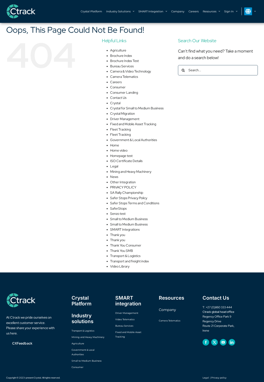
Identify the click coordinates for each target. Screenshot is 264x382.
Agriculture (118, 50)
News (114, 177)
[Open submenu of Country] (256, 11)
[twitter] (214, 342)
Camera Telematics (124, 77)
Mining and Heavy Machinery (130, 171)
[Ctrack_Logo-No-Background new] (21, 6)
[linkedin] (232, 342)
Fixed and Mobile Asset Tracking (133, 124)
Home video (118, 150)
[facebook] (206, 342)
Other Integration (123, 182)
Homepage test (121, 156)
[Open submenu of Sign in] (237, 11)
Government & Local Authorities (133, 140)
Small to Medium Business (129, 219)
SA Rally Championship (126, 192)
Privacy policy (218, 377)
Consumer (118, 87)
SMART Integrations (125, 229)
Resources (171, 298)
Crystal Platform (82, 301)
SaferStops (118, 208)
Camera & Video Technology (130, 71)
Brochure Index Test (124, 61)
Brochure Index (121, 56)
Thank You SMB (121, 251)
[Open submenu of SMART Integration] (167, 11)
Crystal (115, 103)
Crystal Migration (122, 113)
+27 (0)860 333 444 (219, 307)
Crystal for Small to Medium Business (137, 108)
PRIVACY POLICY (123, 187)
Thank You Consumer (125, 245)
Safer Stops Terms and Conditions (134, 203)
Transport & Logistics (125, 256)
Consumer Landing (124, 92)
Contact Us (118, 98)
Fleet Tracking (120, 129)
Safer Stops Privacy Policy (128, 198)
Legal (114, 166)
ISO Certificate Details (126, 161)
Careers (116, 82)
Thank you (117, 235)
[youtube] (223, 342)
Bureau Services (122, 66)
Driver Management (124, 119)
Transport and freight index (129, 261)
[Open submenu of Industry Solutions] (134, 11)
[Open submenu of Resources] (220, 11)
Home (114, 145)
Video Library (120, 266)
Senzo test (118, 213)
